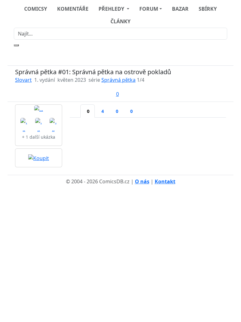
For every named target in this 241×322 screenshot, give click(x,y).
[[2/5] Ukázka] (24, 124)
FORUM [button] (148, 8)
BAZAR (180, 8)
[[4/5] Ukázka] (53, 124)
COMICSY (35, 8)
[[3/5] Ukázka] (38, 124)
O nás (142, 181)
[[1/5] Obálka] (38, 109)
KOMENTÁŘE (72, 8)
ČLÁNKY (120, 21)
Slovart (23, 79)
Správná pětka (118, 79)
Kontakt (165, 181)
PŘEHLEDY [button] (112, 8)
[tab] (75, 107)
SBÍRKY (208, 8)
